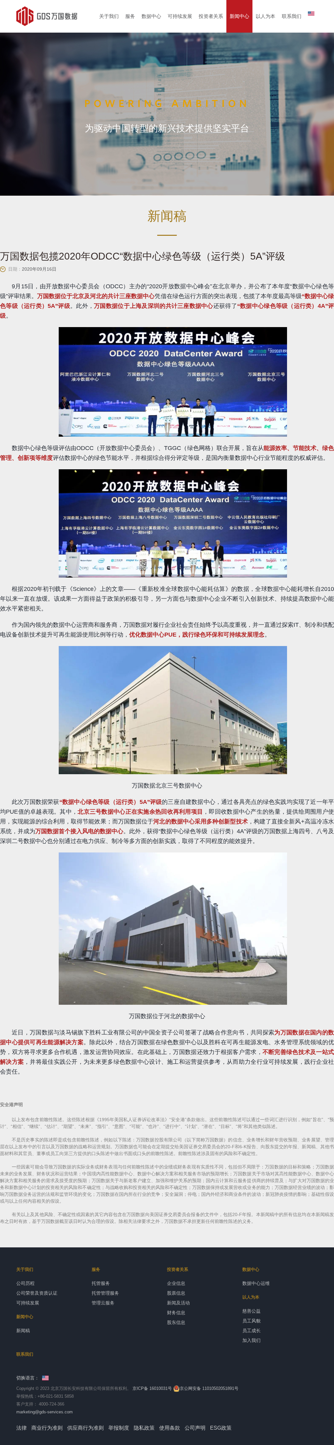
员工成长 (251, 1330)
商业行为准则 (47, 1428)
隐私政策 (144, 1428)
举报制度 (118, 1428)
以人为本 (265, 16)
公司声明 (195, 1428)
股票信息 (176, 1293)
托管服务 (101, 1283)
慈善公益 (251, 1311)
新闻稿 (23, 1330)
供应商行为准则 (85, 1428)
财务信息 (176, 1312)
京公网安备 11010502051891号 (209, 1388)
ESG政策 (221, 1428)
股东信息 (176, 1322)
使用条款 (169, 1428)
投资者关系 (211, 16)
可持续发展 (180, 16)
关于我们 (109, 16)
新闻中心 (239, 16)
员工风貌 (251, 1320)
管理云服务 (103, 1302)
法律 (21, 1428)
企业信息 (176, 1283)
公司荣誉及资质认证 (36, 1293)
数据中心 (151, 16)
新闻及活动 (178, 1302)
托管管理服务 (105, 1293)
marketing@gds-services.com (44, 1411)
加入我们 (251, 1340)
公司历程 (25, 1283)
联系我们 (291, 16)
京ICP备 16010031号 (152, 1388)
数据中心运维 (256, 1283)
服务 (130, 16)
